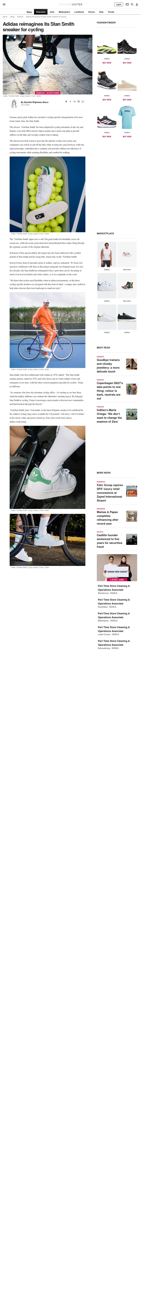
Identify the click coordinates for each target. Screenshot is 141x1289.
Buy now (107, 62)
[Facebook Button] (70, 101)
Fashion (20, 17)
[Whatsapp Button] (83, 101)
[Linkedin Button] (74, 101)
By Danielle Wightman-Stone (34, 102)
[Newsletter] (127, 4)
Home (5, 17)
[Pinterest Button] (79, 101)
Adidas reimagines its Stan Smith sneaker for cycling (46, 17)
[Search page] (132, 4)
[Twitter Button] (66, 101)
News (12, 17)
